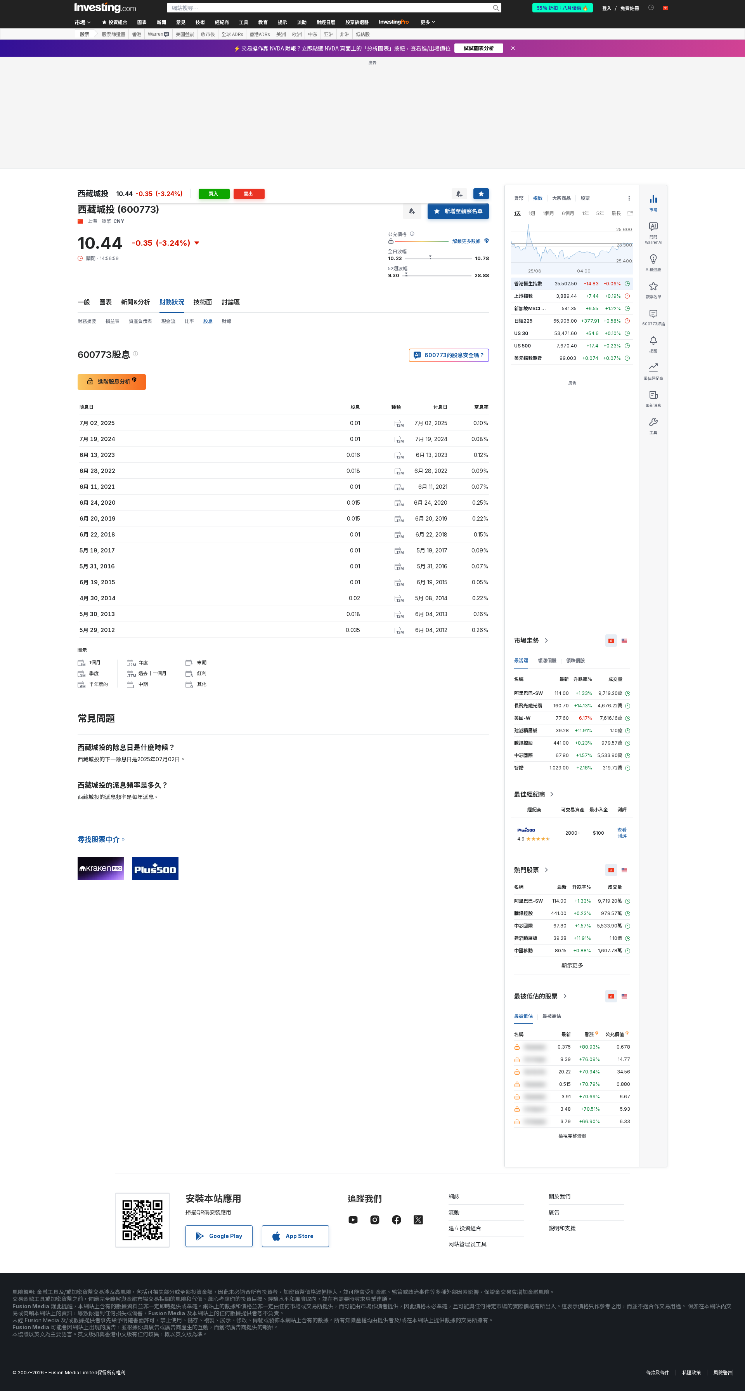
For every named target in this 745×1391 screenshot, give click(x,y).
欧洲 (296, 34)
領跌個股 (575, 660)
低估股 (363, 34)
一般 (84, 302)
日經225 (523, 321)
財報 (226, 321)
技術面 (203, 302)
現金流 (168, 321)
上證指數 (523, 296)
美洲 (281, 34)
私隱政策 (691, 1372)
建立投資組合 (465, 1228)
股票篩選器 (357, 22)
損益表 (113, 321)
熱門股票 (526, 870)
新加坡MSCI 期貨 (532, 308)
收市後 (208, 34)
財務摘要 (87, 321)
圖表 (105, 302)
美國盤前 (185, 34)
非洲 (344, 34)
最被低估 (523, 1016)
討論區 (231, 302)
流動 (454, 1212)
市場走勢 (526, 640)
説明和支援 (562, 1228)
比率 (189, 321)
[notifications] (651, 7)
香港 (136, 34)
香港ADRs (259, 34)
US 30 (521, 333)
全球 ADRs (232, 34)
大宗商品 (561, 198)
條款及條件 (657, 1372)
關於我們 (559, 1196)
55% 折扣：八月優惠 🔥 (562, 7)
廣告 (554, 1212)
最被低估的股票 (536, 996)
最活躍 (521, 660)
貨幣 (518, 198)
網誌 (454, 1196)
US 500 (522, 346)
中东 (312, 34)
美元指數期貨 (528, 358)
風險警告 (723, 1372)
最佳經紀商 (529, 794)
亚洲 (328, 34)
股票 (84, 34)
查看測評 (622, 833)
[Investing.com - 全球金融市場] (105, 7)
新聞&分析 (135, 302)
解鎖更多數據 (466, 241)
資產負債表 (140, 321)
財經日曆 (326, 22)
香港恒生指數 (528, 284)
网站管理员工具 (468, 1244)
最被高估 (551, 1016)
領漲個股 (547, 660)
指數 (537, 198)
